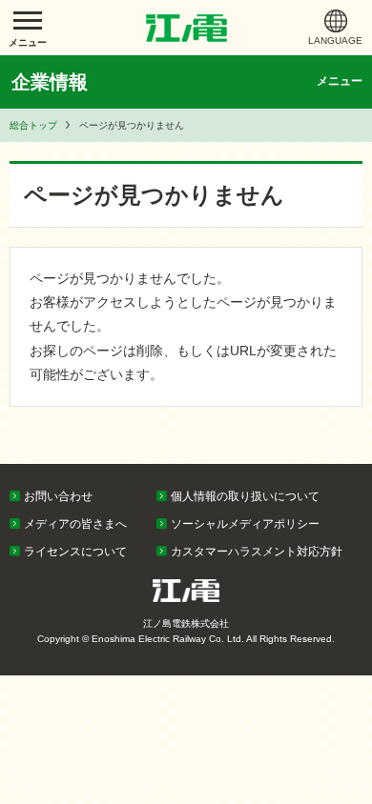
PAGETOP (321, 459)
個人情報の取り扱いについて (245, 496)
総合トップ (33, 125)
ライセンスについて (75, 551)
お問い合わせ (58, 496)
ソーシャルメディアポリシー (245, 524)
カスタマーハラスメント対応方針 (256, 551)
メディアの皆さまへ (75, 524)
